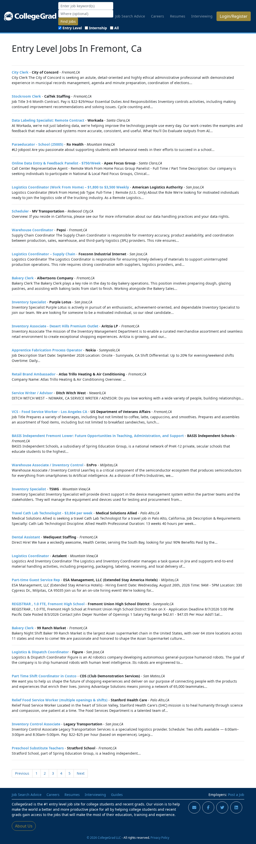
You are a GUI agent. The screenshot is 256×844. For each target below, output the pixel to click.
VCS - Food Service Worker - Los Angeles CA (49, 411)
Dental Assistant (26, 537)
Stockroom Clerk (26, 96)
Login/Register (234, 16)
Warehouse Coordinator (32, 230)
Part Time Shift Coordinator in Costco (44, 676)
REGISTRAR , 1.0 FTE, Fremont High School (48, 603)
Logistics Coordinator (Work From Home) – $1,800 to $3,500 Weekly (70, 187)
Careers (157, 16)
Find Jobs (68, 21)
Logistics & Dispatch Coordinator (40, 652)
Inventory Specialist (29, 302)
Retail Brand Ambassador (34, 374)
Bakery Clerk (23, 278)
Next (80, 773)
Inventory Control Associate (36, 724)
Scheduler (20, 211)
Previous (22, 773)
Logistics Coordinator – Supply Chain (43, 254)
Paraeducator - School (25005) (37, 144)
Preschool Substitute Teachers (38, 748)
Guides (117, 794)
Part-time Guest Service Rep (36, 579)
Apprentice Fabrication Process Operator (47, 350)
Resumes (177, 16)
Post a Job (236, 794)
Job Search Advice (130, 16)
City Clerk (20, 72)
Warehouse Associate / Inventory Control (47, 465)
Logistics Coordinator (30, 555)
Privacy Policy (159, 837)
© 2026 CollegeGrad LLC (104, 837)
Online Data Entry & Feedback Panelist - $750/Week (56, 163)
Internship (98, 28)
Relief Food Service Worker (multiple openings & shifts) (60, 700)
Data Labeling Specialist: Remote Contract (48, 120)
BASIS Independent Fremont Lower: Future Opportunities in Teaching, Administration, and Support (98, 435)
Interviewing (201, 16)
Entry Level (72, 28)
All (116, 28)
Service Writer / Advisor (32, 392)
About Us (23, 826)
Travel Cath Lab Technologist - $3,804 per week (52, 513)
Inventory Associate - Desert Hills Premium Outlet (55, 326)
